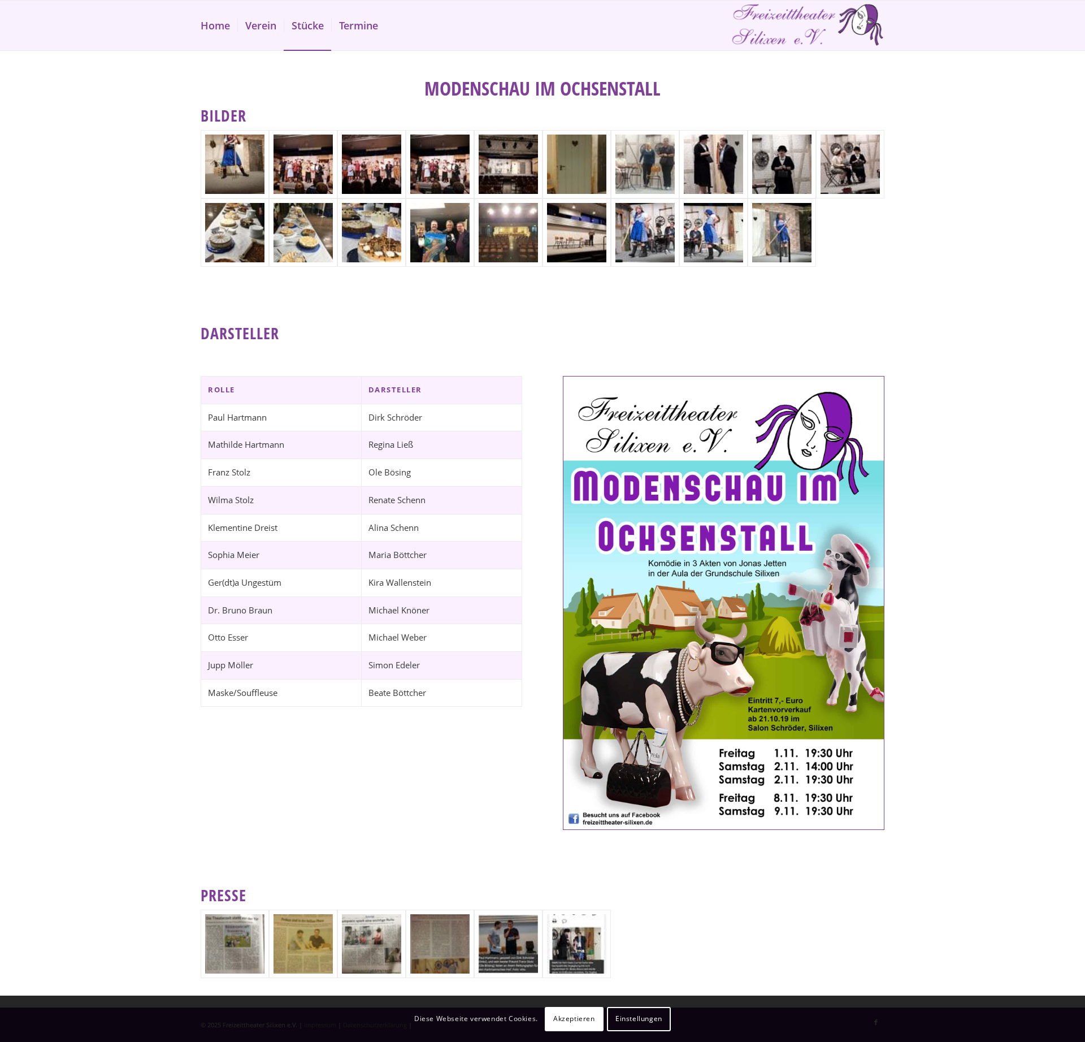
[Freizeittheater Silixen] (807, 25)
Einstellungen (638, 1018)
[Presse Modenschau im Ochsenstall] (235, 944)
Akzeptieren (574, 1018)
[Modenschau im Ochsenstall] (235, 164)
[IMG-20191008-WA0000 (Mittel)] (576, 164)
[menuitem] (215, 25)
